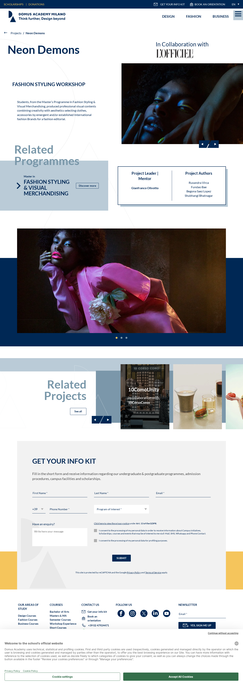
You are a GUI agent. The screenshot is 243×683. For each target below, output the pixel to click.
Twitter (144, 611)
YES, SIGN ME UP (200, 625)
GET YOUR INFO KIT (172, 4)
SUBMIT (121, 558)
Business (221, 16)
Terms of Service (153, 572)
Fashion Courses (27, 619)
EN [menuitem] (233, 4)
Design (168, 16)
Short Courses (58, 627)
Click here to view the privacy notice (111, 523)
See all (78, 411)
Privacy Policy (134, 572)
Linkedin (155, 611)
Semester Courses (60, 619)
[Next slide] (213, 144)
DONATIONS (36, 4)
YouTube (167, 611)
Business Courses (28, 623)
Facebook (121, 611)
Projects (16, 33)
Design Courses (27, 615)
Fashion (193, 16)
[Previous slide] (97, 420)
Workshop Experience (63, 623)
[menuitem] (234, 4)
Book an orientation (210, 4)
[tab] (117, 338)
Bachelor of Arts (59, 611)
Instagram (133, 611)
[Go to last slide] (204, 144)
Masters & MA (58, 615)
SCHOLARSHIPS (13, 4)
